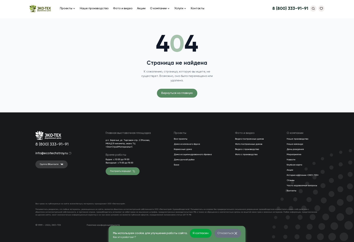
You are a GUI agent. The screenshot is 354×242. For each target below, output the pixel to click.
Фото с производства (246, 154)
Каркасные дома (183, 149)
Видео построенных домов (249, 139)
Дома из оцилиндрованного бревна (193, 154)
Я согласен (201, 233)
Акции (141, 8)
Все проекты (180, 139)
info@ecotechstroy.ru (49, 153)
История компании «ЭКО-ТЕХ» (303, 175)
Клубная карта (294, 165)
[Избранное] (321, 8)
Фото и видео (123, 8)
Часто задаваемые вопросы (302, 186)
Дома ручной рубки (184, 160)
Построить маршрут (120, 171)
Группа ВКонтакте (49, 164)
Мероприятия (294, 154)
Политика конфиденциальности (103, 225)
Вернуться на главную (177, 93)
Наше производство (94, 8)
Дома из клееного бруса (187, 144)
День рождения (295, 149)
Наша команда (295, 144)
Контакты (197, 8)
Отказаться (225, 233)
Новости (291, 160)
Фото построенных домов (248, 144)
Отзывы (290, 180)
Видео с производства (247, 149)
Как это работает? (124, 237)
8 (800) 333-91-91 (290, 8)
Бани (176, 165)
